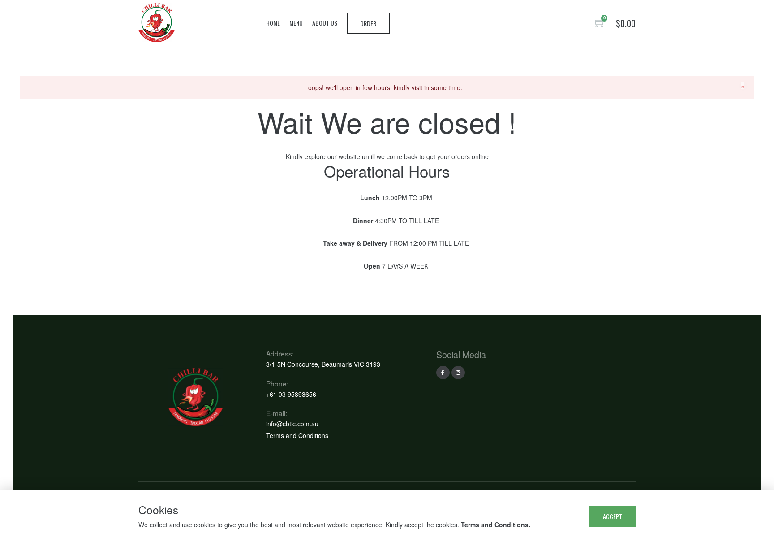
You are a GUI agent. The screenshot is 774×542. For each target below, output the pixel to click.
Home (273, 22)
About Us (324, 22)
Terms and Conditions (297, 435)
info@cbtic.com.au (292, 423)
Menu (296, 22)
